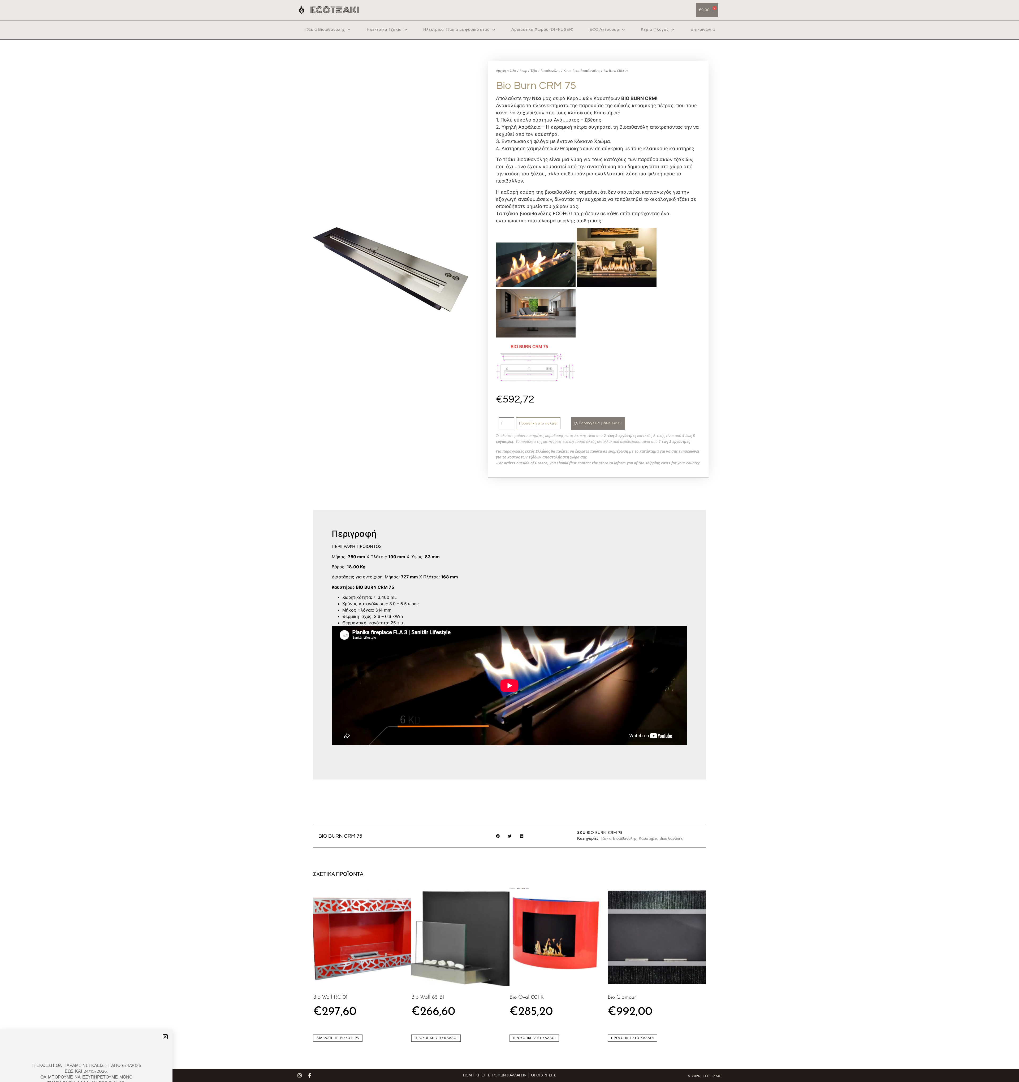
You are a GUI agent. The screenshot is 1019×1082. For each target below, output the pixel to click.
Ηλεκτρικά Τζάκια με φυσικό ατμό (456, 30)
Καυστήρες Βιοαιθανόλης (582, 71)
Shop (523, 71)
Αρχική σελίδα (506, 71)
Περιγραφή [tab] (345, 515)
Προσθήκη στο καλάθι (538, 423)
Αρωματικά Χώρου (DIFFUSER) (542, 30)
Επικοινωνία (702, 30)
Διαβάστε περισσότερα (338, 1038)
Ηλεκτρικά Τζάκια (384, 30)
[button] (498, 836)
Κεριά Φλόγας (655, 30)
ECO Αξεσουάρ (604, 30)
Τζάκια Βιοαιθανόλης (324, 30)
